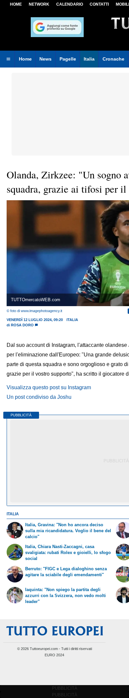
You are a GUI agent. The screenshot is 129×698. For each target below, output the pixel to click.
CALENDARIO (69, 4)
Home (16, 4)
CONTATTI (99, 4)
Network (39, 4)
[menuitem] (8, 59)
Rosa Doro (22, 325)
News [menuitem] (45, 59)
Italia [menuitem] (89, 59)
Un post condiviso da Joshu (39, 397)
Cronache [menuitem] (113, 59)
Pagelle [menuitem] (68, 59)
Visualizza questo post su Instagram (49, 387)
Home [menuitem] (25, 59)
